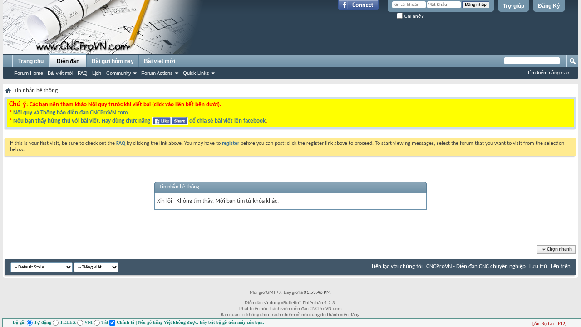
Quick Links (196, 73)
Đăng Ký (549, 6)
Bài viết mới (60, 73)
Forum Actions (157, 73)
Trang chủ (31, 61)
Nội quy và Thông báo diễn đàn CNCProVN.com (70, 113)
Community (118, 73)
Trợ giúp (513, 6)
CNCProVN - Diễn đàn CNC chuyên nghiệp (476, 266)
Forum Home (28, 73)
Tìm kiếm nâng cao (548, 72)
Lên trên (561, 266)
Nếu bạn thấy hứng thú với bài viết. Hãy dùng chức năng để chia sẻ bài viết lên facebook (139, 121)
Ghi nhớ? (413, 16)
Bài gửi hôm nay (113, 61)
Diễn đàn (68, 61)
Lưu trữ (538, 266)
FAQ (83, 73)
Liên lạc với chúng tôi (397, 266)
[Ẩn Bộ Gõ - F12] (549, 323)
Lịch (96, 73)
